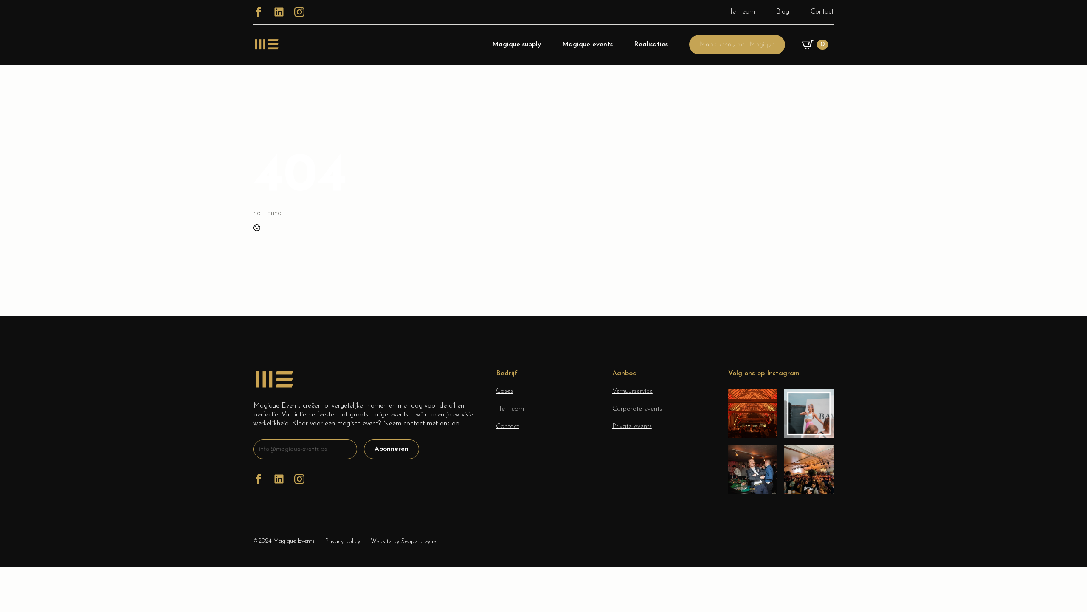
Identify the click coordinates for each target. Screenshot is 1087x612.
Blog (782, 11)
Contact (822, 11)
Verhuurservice (632, 391)
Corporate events (637, 408)
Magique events (587, 44)
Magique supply (516, 44)
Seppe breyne (418, 541)
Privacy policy (342, 541)
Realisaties (651, 44)
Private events (632, 426)
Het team (741, 11)
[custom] (279, 12)
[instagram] (299, 12)
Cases (504, 391)
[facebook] (258, 12)
